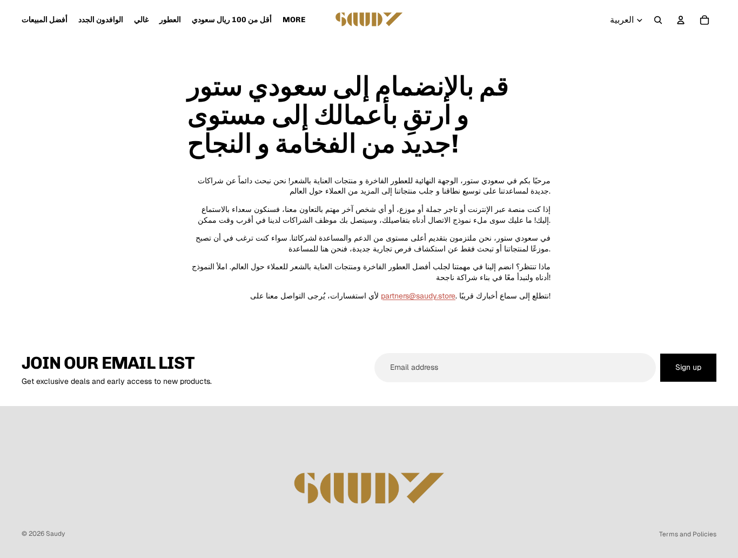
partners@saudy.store (418, 296)
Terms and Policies (687, 534)
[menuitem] (294, 20)
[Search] (658, 20)
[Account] (681, 20)
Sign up (688, 367)
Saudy (55, 533)
